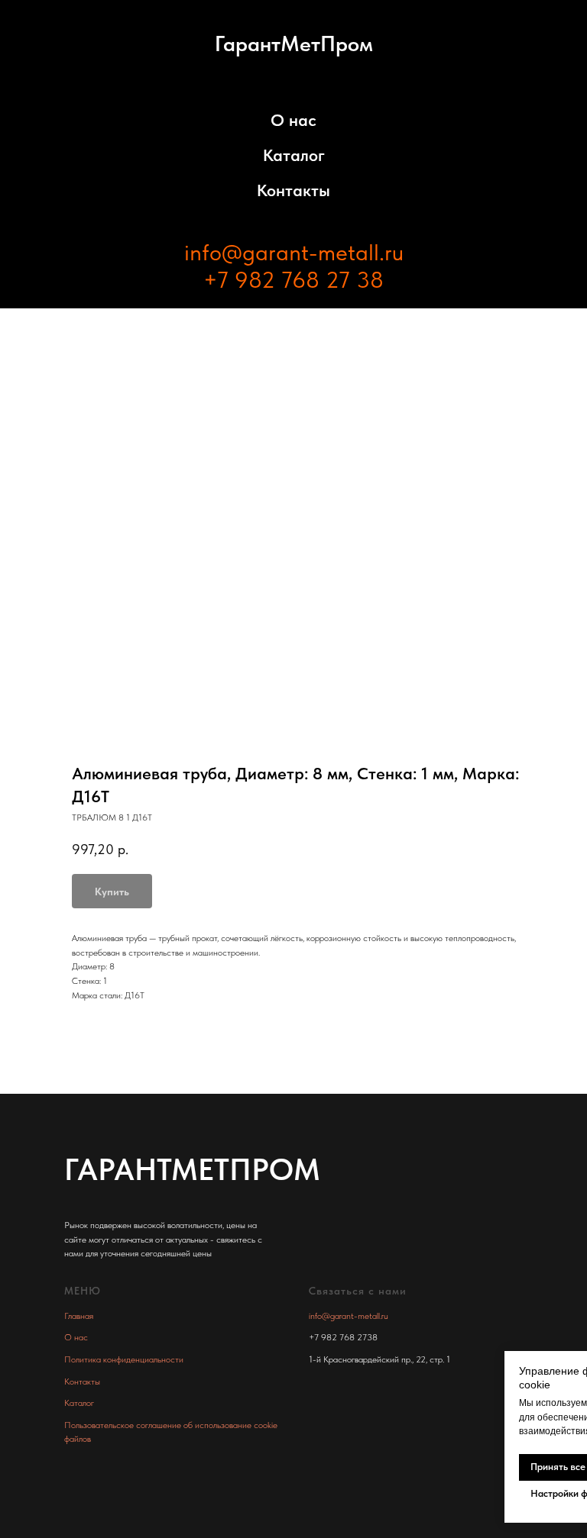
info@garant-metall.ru (294, 252)
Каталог (294, 155)
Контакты (293, 190)
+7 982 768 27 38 (293, 279)
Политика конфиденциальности (123, 1359)
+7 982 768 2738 (343, 1337)
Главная (78, 1316)
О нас (293, 120)
